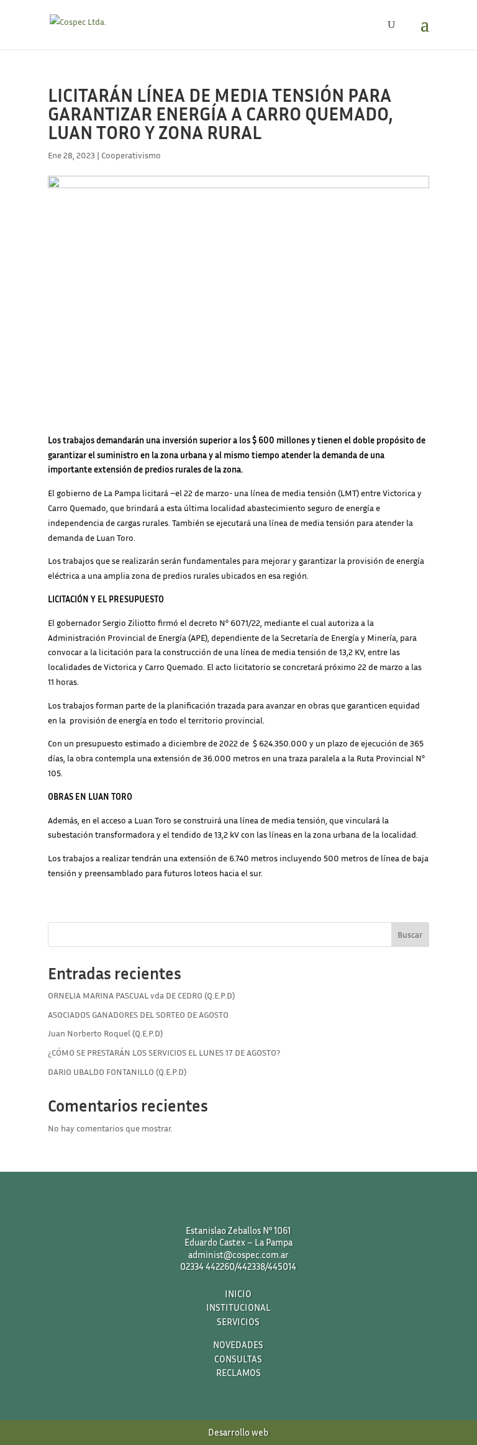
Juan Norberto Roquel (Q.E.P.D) (105, 1033)
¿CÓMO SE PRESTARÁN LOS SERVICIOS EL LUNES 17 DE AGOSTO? (164, 1052)
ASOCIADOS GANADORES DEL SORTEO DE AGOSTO (138, 1014)
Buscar (410, 934)
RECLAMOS (238, 1372)
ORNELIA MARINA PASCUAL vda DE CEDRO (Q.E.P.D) (141, 995)
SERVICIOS (238, 1321)
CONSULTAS (238, 1358)
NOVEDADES (238, 1344)
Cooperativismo (131, 155)
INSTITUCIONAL (238, 1307)
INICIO (238, 1293)
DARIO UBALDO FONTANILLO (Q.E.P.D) (117, 1071)
